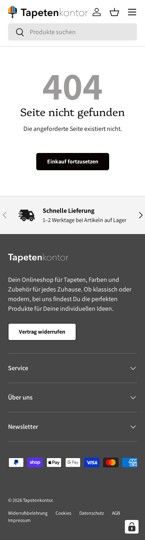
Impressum (19, 520)
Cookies (63, 513)
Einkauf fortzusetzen (72, 161)
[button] (114, 12)
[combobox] (72, 32)
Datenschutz (91, 513)
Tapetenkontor (37, 500)
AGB (116, 513)
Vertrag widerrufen (42, 331)
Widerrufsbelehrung (28, 513)
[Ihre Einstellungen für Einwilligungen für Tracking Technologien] (132, 527)
